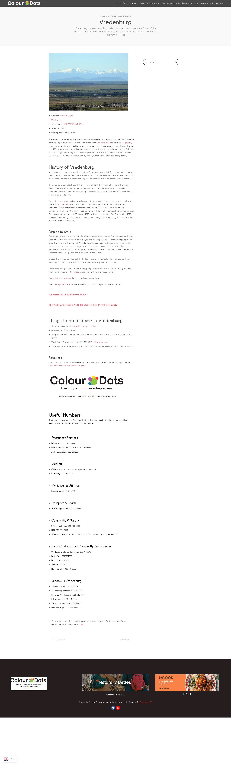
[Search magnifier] (176, 62)
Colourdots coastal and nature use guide (67, 365)
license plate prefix (61, 284)
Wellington (123, 640)
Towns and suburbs (123, 16)
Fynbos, (76, 272)
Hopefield (64, 204)
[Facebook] (113, 708)
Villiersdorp (60, 640)
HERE (81, 624)
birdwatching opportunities (84, 326)
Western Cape (66, 116)
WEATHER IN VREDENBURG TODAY (68, 294)
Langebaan (126, 143)
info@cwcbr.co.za (101, 342)
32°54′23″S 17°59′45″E (73, 124)
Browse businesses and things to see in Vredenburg (83, 305)
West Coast (56, 120)
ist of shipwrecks (63, 278)
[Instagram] (118, 708)
